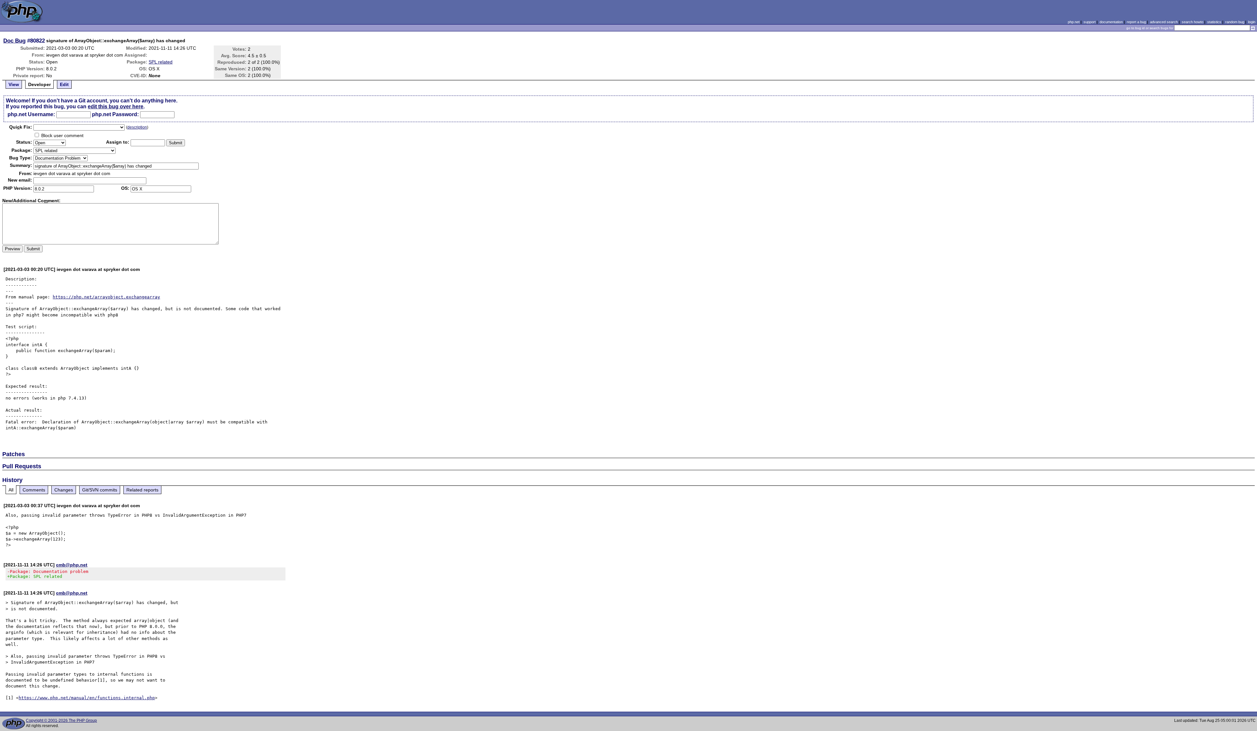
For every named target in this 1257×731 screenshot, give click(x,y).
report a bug (1136, 22)
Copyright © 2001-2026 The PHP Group (61, 720)
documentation (1111, 22)
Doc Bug (14, 40)
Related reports (142, 489)
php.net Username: (31, 114)
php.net (1074, 22)
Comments (34, 489)
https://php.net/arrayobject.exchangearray (106, 296)
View (14, 84)
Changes (63, 489)
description (137, 127)
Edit (64, 84)
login (1251, 22)
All (11, 489)
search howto (1192, 22)
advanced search (1164, 22)
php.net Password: (115, 114)
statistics (1214, 22)
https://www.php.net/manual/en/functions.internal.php (87, 697)
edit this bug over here (115, 106)
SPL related (161, 61)
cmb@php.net (71, 564)
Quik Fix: (20, 127)
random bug (1234, 22)
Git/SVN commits (99, 489)
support (1090, 22)
